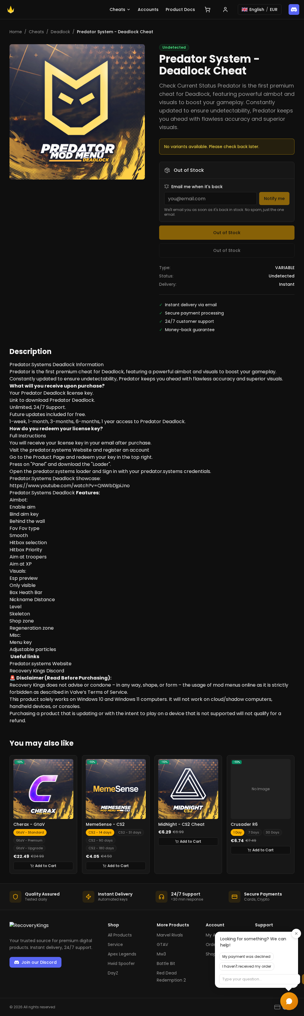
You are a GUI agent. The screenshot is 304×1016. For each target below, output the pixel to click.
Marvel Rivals (170, 935)
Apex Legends (122, 954)
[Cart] (207, 9)
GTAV (162, 944)
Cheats (117, 9)
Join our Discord (39, 962)
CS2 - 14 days (100, 832)
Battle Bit (166, 963)
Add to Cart (45, 865)
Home (16, 32)
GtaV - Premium (29, 840)
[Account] (225, 9)
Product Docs (180, 9)
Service (115, 944)
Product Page (49, 457)
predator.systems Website (60, 450)
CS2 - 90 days (100, 840)
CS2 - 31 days (129, 832)
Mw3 (161, 954)
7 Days (253, 832)
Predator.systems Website (41, 663)
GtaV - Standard (30, 832)
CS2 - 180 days (101, 848)
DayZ (113, 973)
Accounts (148, 9)
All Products (120, 935)
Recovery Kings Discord (37, 670)
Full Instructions (28, 435)
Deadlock (60, 32)
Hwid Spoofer (121, 963)
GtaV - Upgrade (29, 848)
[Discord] (294, 9)
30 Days (272, 832)
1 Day (237, 832)
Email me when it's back (197, 187)
